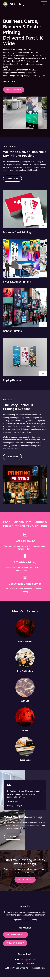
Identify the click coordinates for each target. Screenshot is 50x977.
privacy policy (15, 943)
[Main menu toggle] (44, 4)
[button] (43, 225)
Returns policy (15, 934)
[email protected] (28, 959)
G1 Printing (17, 4)
